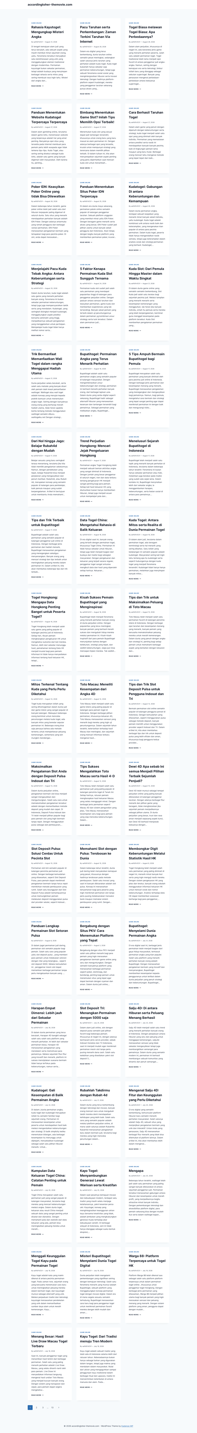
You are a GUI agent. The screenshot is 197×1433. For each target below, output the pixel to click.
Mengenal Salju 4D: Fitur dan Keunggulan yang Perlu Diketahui (145, 1095)
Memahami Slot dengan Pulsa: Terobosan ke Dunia (98, 853)
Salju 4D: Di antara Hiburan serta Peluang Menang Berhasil (146, 1013)
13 (52, 1407)
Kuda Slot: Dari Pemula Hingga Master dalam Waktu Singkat (146, 273)
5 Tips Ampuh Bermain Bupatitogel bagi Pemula (147, 359)
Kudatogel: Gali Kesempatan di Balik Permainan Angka (47, 1095)
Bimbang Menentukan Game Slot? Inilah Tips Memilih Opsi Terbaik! (97, 117)
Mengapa (136, 1171)
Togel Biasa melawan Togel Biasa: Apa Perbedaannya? (145, 32)
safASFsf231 (38, 42)
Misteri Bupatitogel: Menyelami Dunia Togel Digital (98, 1261)
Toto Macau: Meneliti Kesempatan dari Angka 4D (96, 689)
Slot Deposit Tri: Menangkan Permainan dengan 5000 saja (98, 1013)
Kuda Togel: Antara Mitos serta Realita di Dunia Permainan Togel (147, 525)
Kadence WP (127, 1426)
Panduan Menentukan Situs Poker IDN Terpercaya (97, 191)
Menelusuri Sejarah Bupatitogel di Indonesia (144, 446)
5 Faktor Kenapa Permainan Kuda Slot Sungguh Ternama (96, 273)
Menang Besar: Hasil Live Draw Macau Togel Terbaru (49, 1341)
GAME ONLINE (36, 23)
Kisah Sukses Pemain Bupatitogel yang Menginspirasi (96, 602)
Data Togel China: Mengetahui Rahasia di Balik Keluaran (97, 525)
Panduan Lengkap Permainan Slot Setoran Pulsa (49, 930)
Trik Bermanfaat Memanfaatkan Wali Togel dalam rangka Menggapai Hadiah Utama (46, 363)
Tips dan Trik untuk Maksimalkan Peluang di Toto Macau (146, 602)
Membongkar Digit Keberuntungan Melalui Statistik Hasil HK (147, 853)
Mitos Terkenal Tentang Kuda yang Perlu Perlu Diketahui (49, 689)
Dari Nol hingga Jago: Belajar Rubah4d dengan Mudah (48, 446)
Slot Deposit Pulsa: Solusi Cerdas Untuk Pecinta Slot (47, 853)
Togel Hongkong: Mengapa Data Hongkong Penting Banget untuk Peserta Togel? (48, 606)
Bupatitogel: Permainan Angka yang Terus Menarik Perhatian (98, 359)
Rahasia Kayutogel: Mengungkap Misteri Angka (47, 32)
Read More (37, 86)
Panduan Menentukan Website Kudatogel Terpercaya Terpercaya (49, 117)
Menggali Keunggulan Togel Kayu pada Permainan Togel (48, 1261)
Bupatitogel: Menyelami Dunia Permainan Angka (142, 930)
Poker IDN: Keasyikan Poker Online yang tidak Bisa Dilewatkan (48, 191)
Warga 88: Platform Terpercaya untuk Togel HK (147, 1261)
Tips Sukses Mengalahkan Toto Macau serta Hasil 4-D (97, 771)
